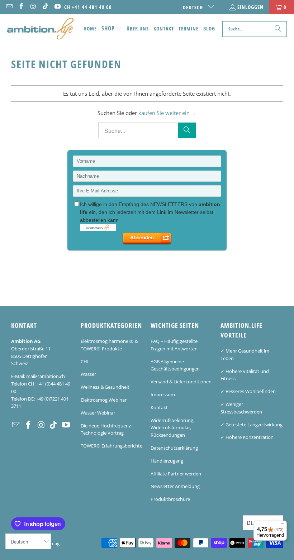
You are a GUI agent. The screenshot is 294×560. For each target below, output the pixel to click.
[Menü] (282, 525)
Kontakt (159, 407)
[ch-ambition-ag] (40, 29)
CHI (85, 361)
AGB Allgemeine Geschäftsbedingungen (175, 365)
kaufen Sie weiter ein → (167, 112)
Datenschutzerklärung (174, 448)
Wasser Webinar (98, 413)
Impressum (163, 394)
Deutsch (193, 7)
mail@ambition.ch (45, 376)
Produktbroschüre (170, 499)
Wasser (88, 374)
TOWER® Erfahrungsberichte (111, 445)
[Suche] (278, 29)
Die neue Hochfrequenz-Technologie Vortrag (106, 429)
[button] (111, 29)
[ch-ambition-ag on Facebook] (21, 7)
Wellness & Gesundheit (105, 387)
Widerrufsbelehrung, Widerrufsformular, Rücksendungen (172, 428)
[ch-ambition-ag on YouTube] (57, 7)
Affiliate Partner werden (176, 473)
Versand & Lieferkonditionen (181, 381)
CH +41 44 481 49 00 (88, 7)
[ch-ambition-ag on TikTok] (45, 7)
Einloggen (250, 7)
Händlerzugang (167, 461)
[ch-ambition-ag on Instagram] (33, 7)
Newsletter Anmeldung (175, 486)
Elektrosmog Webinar (104, 400)
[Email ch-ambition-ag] (9, 7)
